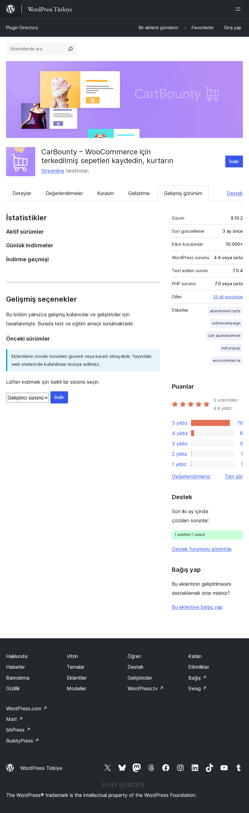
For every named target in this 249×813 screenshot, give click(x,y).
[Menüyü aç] (239, 9)
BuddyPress (22, 741)
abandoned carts (225, 311)
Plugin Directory (22, 27)
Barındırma (17, 678)
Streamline (52, 171)
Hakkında (16, 656)
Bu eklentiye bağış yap (197, 607)
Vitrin (72, 656)
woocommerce (226, 360)
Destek (235, 193)
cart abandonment (224, 335)
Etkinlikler (198, 667)
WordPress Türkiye (41, 768)
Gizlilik (13, 688)
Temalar (75, 667)
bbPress (18, 730)
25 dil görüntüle (228, 296)
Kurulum (105, 193)
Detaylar (21, 193)
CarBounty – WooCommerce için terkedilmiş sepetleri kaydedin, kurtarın (107, 156)
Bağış (197, 678)
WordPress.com (26, 708)
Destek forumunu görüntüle (202, 549)
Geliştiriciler (140, 678)
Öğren (134, 656)
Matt (14, 719)
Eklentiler (77, 678)
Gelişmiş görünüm (183, 193)
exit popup (230, 348)
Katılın (195, 656)
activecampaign (226, 323)
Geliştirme (139, 193)
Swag (197, 688)
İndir (234, 161)
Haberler (15, 667)
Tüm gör (234, 476)
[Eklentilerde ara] (70, 49)
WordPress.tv (146, 688)
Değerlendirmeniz (191, 476)
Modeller (76, 688)
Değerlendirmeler (64, 193)
